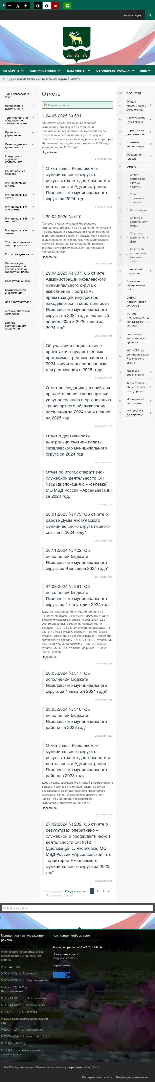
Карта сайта (61, 965)
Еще (143, 70)
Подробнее (49, 152)
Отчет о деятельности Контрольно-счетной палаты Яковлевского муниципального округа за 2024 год (76, 445)
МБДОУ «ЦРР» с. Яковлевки (19, 1012)
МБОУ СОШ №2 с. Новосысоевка (23, 1005)
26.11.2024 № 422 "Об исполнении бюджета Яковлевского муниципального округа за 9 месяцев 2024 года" (77, 559)
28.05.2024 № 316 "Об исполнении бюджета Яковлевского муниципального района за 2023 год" (76, 718)
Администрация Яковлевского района (39, 1067)
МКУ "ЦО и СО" (11, 966)
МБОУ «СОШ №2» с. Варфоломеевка (14, 989)
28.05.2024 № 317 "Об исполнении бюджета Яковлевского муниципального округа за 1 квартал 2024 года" (76, 682)
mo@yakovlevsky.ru (65, 958)
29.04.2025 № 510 (64, 216)
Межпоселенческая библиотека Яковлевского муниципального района (22, 955)
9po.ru (95, 1067)
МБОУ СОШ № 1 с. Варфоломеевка (25, 980)
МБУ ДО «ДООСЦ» (13, 1043)
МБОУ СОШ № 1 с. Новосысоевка (23, 998)
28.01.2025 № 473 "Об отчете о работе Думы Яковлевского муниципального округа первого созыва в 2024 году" (78, 523)
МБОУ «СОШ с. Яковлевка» (19, 973)
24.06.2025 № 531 (64, 116)
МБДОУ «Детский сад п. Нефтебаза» (25, 1036)
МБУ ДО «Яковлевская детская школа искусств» (21, 1052)
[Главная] (3, 78)
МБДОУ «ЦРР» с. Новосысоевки (22, 1029)
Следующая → (75, 891)
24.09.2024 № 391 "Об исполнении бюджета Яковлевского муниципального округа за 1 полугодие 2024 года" (79, 595)
